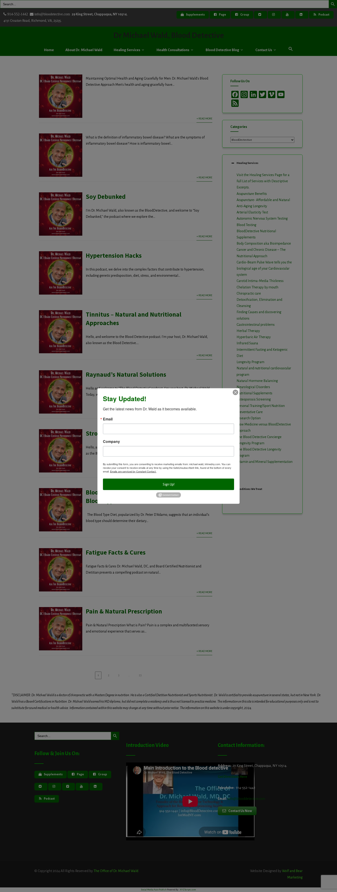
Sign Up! (168, 484)
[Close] (235, 392)
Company (111, 441)
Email (108, 419)
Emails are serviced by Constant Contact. (133, 471)
